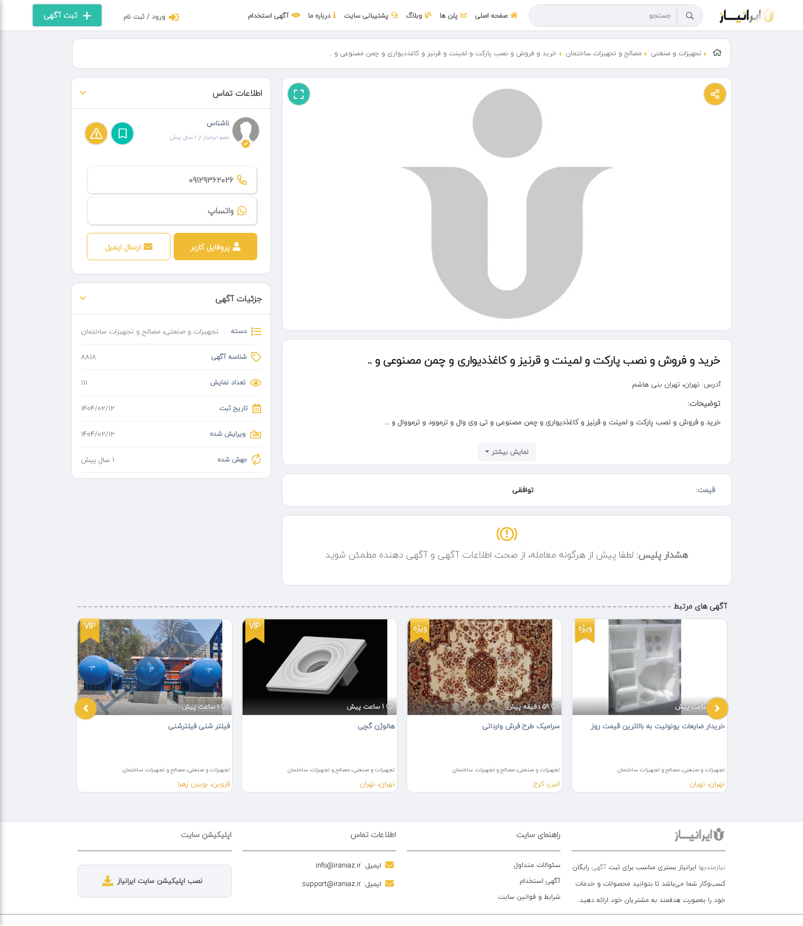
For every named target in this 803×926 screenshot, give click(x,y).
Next (717, 708)
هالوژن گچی (376, 726)
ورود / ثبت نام (144, 16)
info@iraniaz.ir (338, 865)
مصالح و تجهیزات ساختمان (604, 53)
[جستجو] (689, 15)
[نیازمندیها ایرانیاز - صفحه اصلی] (747, 14)
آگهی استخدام (268, 15)
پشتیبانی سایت (366, 15)
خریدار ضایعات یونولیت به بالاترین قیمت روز (658, 726)
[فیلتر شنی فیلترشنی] (154, 667)
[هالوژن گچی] (319, 667)
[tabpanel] (154, 705)
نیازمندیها (712, 867)
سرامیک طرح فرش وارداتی (521, 726)
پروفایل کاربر (210, 247)
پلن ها (449, 15)
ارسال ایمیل (123, 247)
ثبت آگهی (61, 15)
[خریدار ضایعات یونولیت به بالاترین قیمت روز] (649, 667)
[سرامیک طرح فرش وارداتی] (484, 667)
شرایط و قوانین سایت (529, 896)
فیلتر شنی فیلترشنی (199, 726)
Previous (86, 708)
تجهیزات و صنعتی (676, 53)
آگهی (599, 867)
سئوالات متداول (537, 865)
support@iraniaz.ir (331, 884)
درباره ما (319, 15)
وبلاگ (414, 15)
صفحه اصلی (491, 15)
